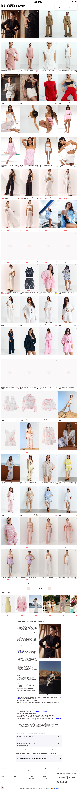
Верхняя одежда (46, 774)
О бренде (16, 770)
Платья (44, 772)
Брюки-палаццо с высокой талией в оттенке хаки (26, 743)
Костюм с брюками (30, 749)
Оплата (29, 772)
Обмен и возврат (31, 776)
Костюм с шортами (48, 749)
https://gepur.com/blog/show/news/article (39, 711)
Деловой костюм (21, 662)
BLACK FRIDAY (45, 778)
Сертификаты (31, 778)
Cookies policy (48, 788)
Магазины (16, 774)
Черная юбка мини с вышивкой (23, 738)
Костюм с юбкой (21, 651)
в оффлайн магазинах (57, 718)
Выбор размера (31, 774)
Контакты (3, 776)
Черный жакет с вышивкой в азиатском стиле (25, 736)
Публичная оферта (41, 788)
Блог (15, 776)
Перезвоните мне (4, 774)
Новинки (44, 770)
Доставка (30, 770)
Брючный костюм (21, 645)
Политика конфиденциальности (31, 788)
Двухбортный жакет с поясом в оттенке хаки (25, 741)
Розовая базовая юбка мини (22, 745)
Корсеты (44, 776)
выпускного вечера (20, 671)
